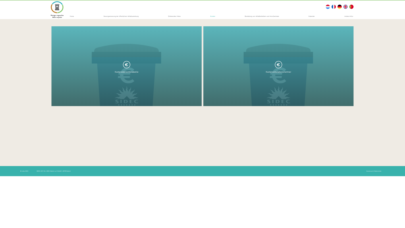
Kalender (312, 16)
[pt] (351, 7)
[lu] (328, 7)
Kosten (212, 16)
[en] (345, 7)
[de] (340, 7)
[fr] (334, 7)
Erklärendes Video (174, 16)
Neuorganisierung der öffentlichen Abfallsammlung (121, 16)
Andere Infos (348, 16)
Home (72, 16)
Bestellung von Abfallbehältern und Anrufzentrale (262, 16)
